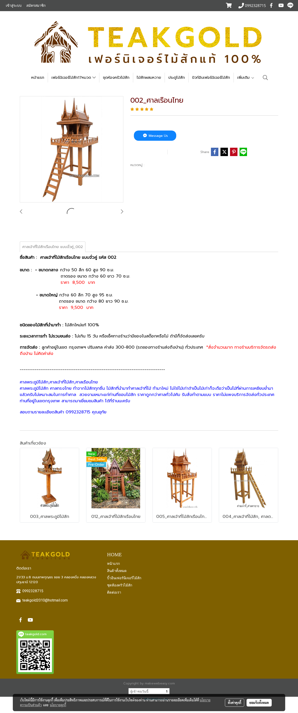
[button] (265, 77)
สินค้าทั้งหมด (117, 570)
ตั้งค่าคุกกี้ (234, 702)
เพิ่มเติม (244, 77)
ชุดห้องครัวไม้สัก (116, 77)
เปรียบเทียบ (185, 152)
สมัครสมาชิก (36, 5)
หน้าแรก (37, 77)
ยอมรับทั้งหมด (259, 702)
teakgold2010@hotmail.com (45, 600)
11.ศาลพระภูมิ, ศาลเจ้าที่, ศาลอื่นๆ (172, 165)
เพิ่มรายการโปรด (148, 152)
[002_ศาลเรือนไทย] (71, 149)
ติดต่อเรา (114, 592)
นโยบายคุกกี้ (58, 705)
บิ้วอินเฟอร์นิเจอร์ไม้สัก (124, 577)
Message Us (158, 135)
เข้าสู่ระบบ (14, 5)
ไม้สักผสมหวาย (149, 77)
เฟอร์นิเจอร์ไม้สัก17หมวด (71, 77)
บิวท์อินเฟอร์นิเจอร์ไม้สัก (211, 77)
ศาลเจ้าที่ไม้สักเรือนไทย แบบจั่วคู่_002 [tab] (52, 247)
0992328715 (32, 591)
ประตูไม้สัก (176, 77)
